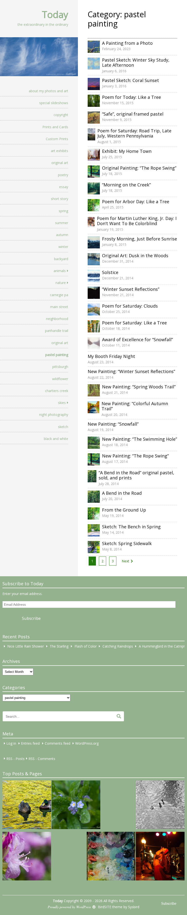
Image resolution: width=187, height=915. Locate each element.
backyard (61, 258)
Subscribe (31, 618)
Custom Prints (57, 139)
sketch (63, 426)
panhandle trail (56, 330)
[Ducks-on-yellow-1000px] (26, 805)
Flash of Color (86, 646)
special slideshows (53, 103)
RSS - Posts (15, 758)
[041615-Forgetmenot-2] (76, 805)
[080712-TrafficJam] (26, 857)
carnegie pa (59, 295)
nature (61, 282)
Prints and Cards (55, 127)
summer (61, 222)
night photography (53, 414)
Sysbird (133, 907)
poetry (63, 175)
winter (63, 246)
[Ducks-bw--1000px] (160, 805)
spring (63, 211)
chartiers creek (56, 390)
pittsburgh (60, 366)
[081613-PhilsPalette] (111, 857)
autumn (62, 234)
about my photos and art (48, 91)
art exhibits (59, 150)
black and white (56, 438)
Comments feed (57, 743)
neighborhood (57, 318)
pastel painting (56, 354)
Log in (11, 743)
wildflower (60, 378)
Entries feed (30, 743)
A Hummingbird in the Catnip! (162, 646)
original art (59, 162)
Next (125, 561)
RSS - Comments (41, 758)
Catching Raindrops (118, 646)
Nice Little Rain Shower (25, 646)
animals (60, 270)
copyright (61, 114)
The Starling (59, 646)
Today (55, 14)
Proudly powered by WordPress (69, 907)
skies (62, 402)
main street (59, 306)
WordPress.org (87, 743)
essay (63, 186)
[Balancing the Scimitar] (160, 857)
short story (59, 198)
